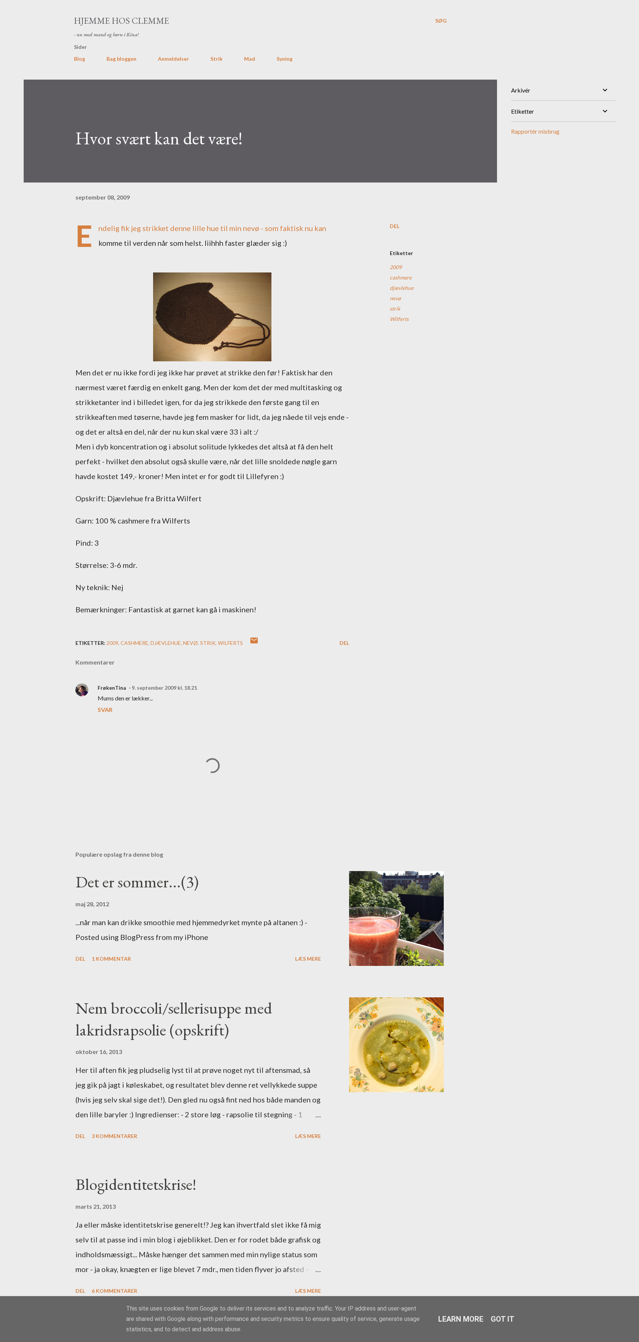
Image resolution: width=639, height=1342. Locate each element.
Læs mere (308, 959)
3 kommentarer (114, 1136)
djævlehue (401, 288)
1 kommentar (111, 959)
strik (395, 308)
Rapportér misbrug (535, 131)
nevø (395, 298)
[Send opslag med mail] (254, 643)
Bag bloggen (121, 59)
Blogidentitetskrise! (135, 1184)
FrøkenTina (112, 688)
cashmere (401, 277)
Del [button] (394, 226)
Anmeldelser (173, 59)
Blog (79, 59)
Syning (285, 59)
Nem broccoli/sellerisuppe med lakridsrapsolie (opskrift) (173, 1018)
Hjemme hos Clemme (121, 20)
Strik (216, 59)
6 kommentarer (114, 1291)
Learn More (460, 1319)
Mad (249, 59)
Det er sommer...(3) (137, 881)
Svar (105, 709)
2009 (396, 267)
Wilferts (399, 319)
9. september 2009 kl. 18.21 (164, 688)
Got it (502, 1319)
